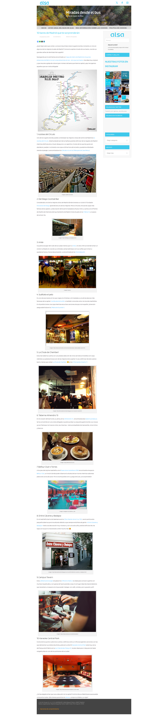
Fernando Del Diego (43, 206)
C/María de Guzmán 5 (57, 307)
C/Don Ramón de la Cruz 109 (73, 519)
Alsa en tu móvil (112, 45)
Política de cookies (118, 28)
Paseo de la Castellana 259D (70, 470)
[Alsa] (117, 34)
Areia (74, 246)
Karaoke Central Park (79, 645)
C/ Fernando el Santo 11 (79, 362)
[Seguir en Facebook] (122, 3)
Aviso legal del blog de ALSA (61, 28)
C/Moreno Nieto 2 (67, 581)
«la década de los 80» (58, 301)
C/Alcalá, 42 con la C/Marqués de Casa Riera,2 (76, 150)
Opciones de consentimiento (49, 709)
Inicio (43, 28)
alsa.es (67, 697)
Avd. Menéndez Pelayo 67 (63, 648)
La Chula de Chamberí (60, 362)
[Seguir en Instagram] (127, 3)
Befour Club (40, 473)
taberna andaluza (91, 419)
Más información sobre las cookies (92, 28)
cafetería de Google (46, 581)
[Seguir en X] (117, 3)
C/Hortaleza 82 (80, 252)
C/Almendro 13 (68, 419)
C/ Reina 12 (86, 212)
